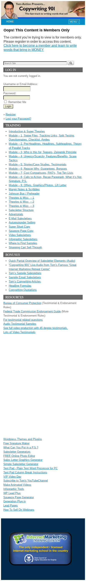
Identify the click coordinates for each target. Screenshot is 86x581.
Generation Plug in (14, 501)
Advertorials (16, 214)
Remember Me (17, 102)
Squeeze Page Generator (18, 497)
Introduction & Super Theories (27, 131)
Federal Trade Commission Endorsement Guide (32, 311)
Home (10, 21)
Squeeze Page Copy (21, 230)
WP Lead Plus (12, 493)
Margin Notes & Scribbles (24, 189)
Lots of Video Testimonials (19, 332)
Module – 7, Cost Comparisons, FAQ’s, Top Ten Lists (41, 172)
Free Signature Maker (16, 443)
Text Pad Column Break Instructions (25, 472)
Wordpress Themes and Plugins (22, 439)
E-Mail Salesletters (20, 218)
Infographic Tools (13, 489)
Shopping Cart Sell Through (25, 247)
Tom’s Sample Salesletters (25, 273)
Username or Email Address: (20, 84)
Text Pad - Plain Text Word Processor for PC (30, 468)
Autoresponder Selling (22, 222)
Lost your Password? (18, 118)
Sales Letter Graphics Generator (22, 459)
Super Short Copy (19, 226)
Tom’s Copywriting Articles (25, 281)
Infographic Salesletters (23, 239)
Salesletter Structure (21, 210)
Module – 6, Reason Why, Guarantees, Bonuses (38, 168)
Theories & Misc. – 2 (21, 201)
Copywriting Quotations (23, 289)
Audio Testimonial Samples (19, 323)
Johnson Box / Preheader (24, 193)
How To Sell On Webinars (18, 509)
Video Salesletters (20, 235)
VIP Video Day (12, 476)
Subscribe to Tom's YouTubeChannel (25, 480)
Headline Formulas (20, 285)
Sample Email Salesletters (25, 277)
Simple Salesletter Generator (20, 464)
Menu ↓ (74, 21)
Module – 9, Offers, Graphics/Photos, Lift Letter (37, 185)
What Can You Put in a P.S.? (20, 447)
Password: (9, 93)
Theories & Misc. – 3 (21, 205)
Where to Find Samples (23, 243)
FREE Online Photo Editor (19, 455)
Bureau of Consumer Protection (22, 303)
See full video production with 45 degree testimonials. (35, 328)
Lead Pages (10, 505)
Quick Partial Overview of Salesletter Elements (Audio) (42, 260)
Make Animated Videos (17, 484)
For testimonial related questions (23, 319)
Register (11, 114)
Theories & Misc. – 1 (21, 197)
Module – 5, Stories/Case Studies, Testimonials (37, 164)
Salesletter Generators (16, 451)
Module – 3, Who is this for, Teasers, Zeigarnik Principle (42, 152)
